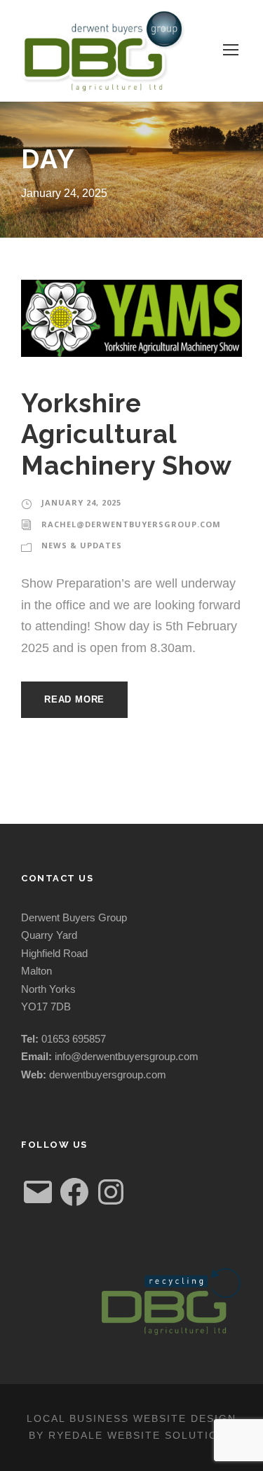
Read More (74, 699)
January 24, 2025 (81, 502)
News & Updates (81, 545)
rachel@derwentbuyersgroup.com (131, 524)
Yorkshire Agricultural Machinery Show (126, 434)
